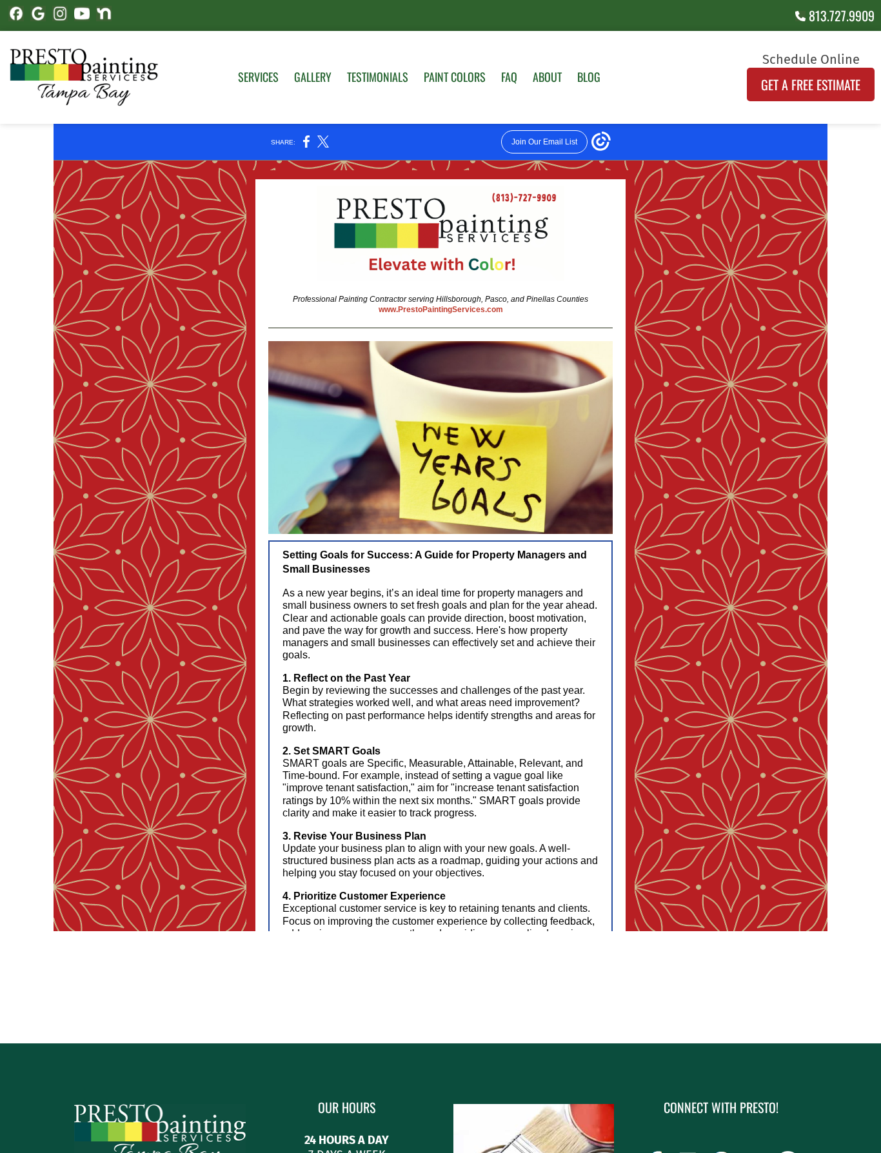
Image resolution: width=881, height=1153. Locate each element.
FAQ (509, 77)
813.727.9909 (840, 15)
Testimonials (377, 77)
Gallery (313, 77)
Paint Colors (455, 77)
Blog (588, 77)
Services (258, 77)
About (547, 77)
